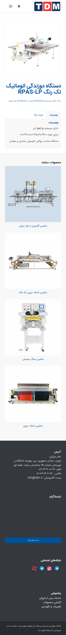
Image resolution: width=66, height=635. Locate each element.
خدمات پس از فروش (50, 598)
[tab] (53, 115)
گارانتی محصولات (52, 602)
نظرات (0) (38, 115)
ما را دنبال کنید (33, 540)
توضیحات (54, 115)
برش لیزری (12, 101)
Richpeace (22, 101)
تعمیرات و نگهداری (51, 607)
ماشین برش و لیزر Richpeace (45, 101)
